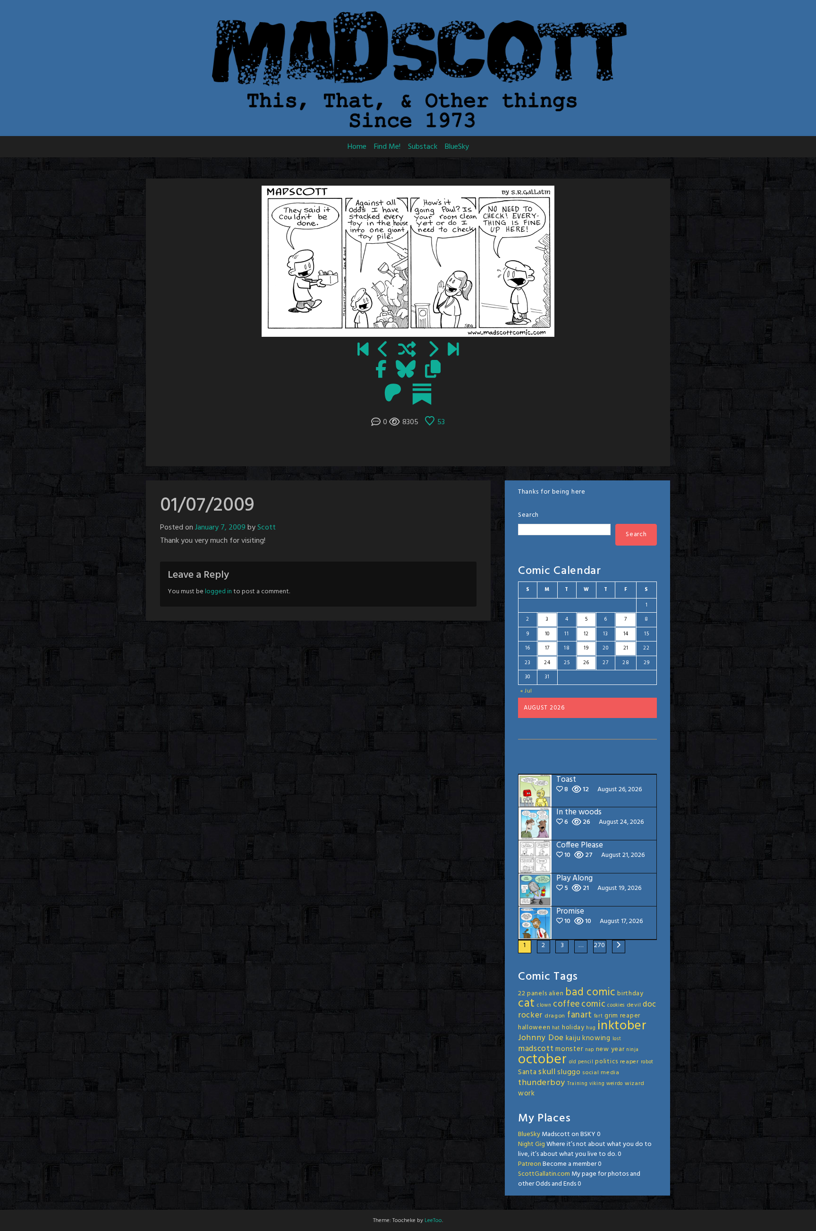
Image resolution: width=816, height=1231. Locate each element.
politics (606, 1061)
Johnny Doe (541, 1038)
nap (589, 1050)
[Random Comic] (407, 350)
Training (577, 1084)
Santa (527, 1072)
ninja (632, 1050)
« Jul (526, 691)
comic (593, 1004)
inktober (622, 1026)
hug (590, 1028)
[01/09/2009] (432, 350)
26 (586, 662)
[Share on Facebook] (380, 370)
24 (547, 662)
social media (600, 1072)
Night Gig (531, 1144)
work (526, 1093)
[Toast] (453, 350)
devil (634, 1005)
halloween (534, 1027)
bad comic (590, 992)
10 (547, 634)
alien (556, 993)
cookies (616, 1005)
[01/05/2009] (383, 350)
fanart (579, 1015)
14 (626, 634)
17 (547, 648)
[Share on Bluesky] (406, 370)
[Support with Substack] (422, 394)
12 (586, 634)
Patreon (529, 1164)
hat (556, 1028)
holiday (573, 1027)
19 (586, 648)
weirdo (614, 1084)
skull (547, 1072)
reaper (629, 1062)
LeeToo (433, 1220)
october (542, 1060)
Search (528, 515)
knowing (596, 1038)
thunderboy (541, 1083)
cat (526, 1003)
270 (599, 945)
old (573, 1062)
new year (610, 1049)
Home (357, 147)
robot (647, 1062)
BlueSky (457, 147)
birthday (630, 993)
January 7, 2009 (220, 527)
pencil (585, 1062)
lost (616, 1039)
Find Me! (387, 147)
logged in (218, 591)
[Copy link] (433, 370)
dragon (554, 1016)
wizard (635, 1083)
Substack (422, 147)
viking (596, 1084)
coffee (566, 1004)
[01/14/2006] (362, 350)
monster (569, 1049)
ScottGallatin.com (544, 1174)
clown (544, 1005)
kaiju (573, 1038)
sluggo (568, 1072)
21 (626, 648)
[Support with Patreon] (393, 394)
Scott (266, 527)
